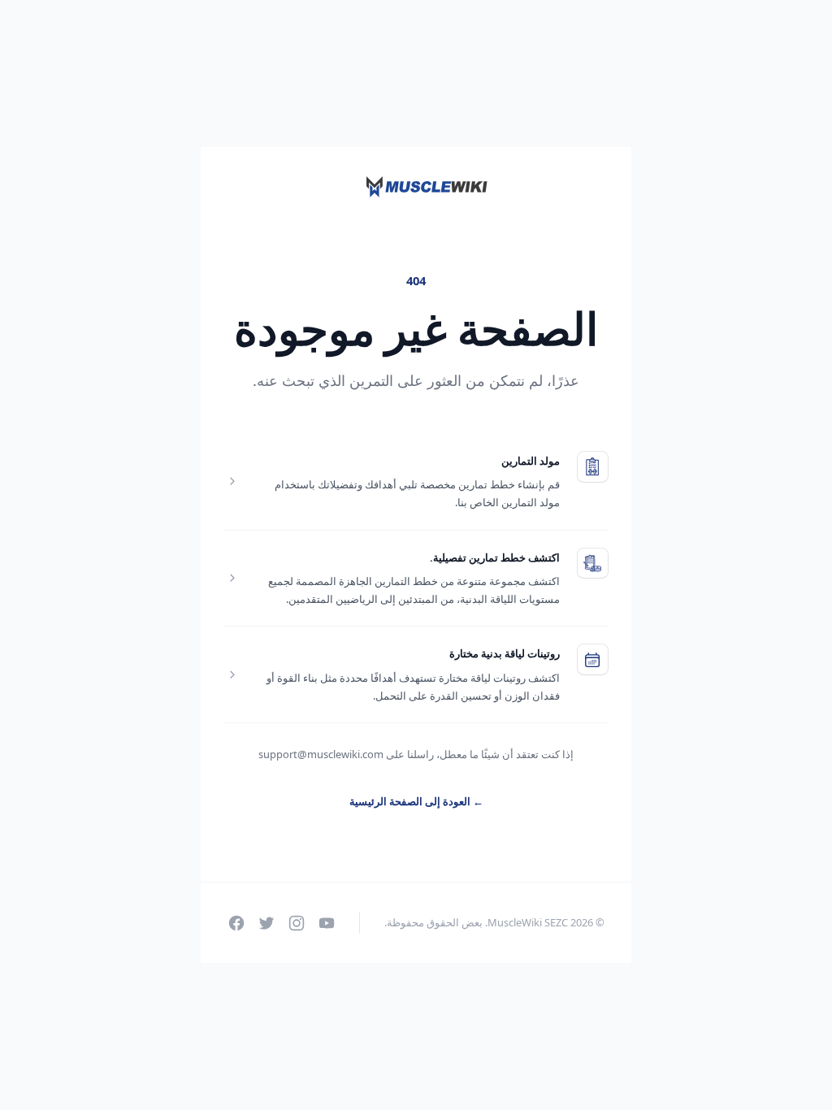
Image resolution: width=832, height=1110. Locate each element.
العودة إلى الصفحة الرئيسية (416, 801)
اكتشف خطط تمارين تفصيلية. (495, 557)
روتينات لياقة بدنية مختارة (504, 653)
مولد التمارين (530, 460)
